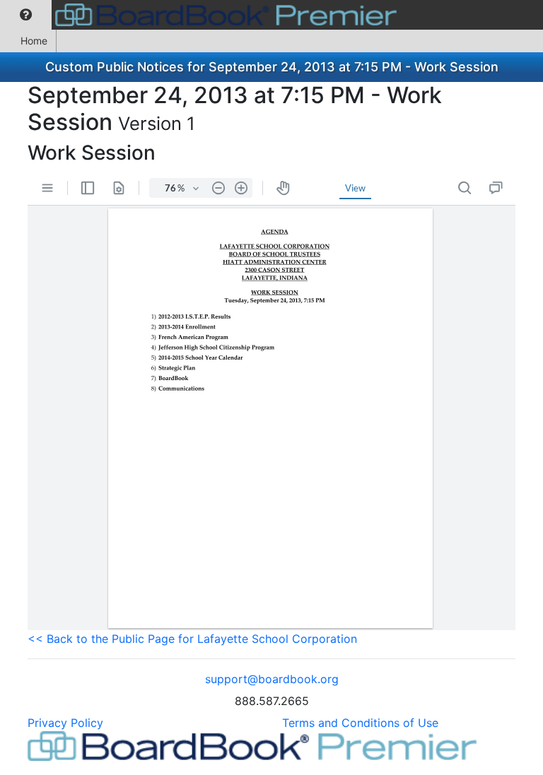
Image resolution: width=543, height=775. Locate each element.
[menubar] (202, 15)
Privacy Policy (65, 723)
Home (34, 41)
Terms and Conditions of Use (360, 723)
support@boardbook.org (272, 679)
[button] (25, 15)
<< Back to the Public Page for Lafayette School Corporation (192, 639)
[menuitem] (26, 15)
